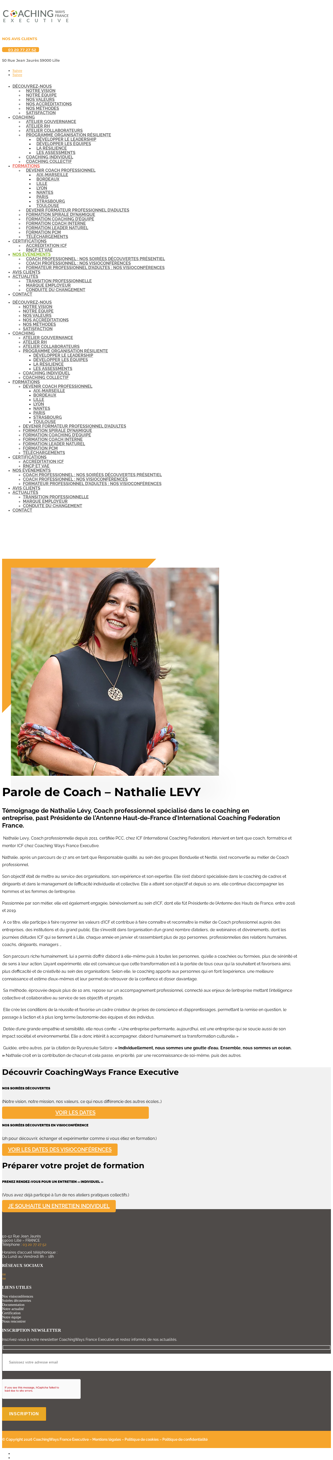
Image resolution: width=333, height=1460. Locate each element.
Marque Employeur (45, 501)
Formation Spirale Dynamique (57, 430)
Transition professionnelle (56, 496)
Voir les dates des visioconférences (60, 1150)
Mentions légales (106, 1439)
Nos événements (31, 470)
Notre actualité (13, 1309)
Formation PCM (40, 448)
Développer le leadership (63, 355)
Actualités (25, 492)
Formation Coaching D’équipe (57, 435)
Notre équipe (38, 311)
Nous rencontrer (14, 1321)
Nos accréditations (46, 320)
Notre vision (37, 306)
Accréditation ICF (43, 461)
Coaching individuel (46, 373)
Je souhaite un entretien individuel (59, 1206)
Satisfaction (41, 112)
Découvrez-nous (32, 302)
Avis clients (26, 272)
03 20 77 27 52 (22, 49)
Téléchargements (47, 236)
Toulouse (44, 421)
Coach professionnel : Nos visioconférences (75, 479)
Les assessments (52, 368)
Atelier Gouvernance (48, 337)
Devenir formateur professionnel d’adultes (74, 426)
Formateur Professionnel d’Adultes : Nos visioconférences (95, 267)
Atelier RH (35, 342)
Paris (39, 412)
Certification (11, 1313)
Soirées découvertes (16, 1301)
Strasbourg (47, 417)
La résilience (48, 364)
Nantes (41, 408)
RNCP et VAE (39, 249)
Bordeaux (44, 395)
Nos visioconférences (17, 1296)
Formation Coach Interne (53, 439)
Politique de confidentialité (185, 1439)
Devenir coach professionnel (57, 386)
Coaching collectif (49, 161)
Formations (26, 381)
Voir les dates (75, 1113)
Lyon (38, 404)
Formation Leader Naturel (54, 443)
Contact (22, 294)
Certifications (29, 457)
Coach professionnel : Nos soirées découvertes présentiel (92, 474)
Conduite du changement (55, 289)
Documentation (13, 1305)
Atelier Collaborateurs (51, 346)
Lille (38, 399)
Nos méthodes (39, 324)
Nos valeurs (37, 315)
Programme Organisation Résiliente (65, 350)
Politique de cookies (142, 1439)
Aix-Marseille (49, 390)
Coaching (23, 333)
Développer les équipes (60, 359)
